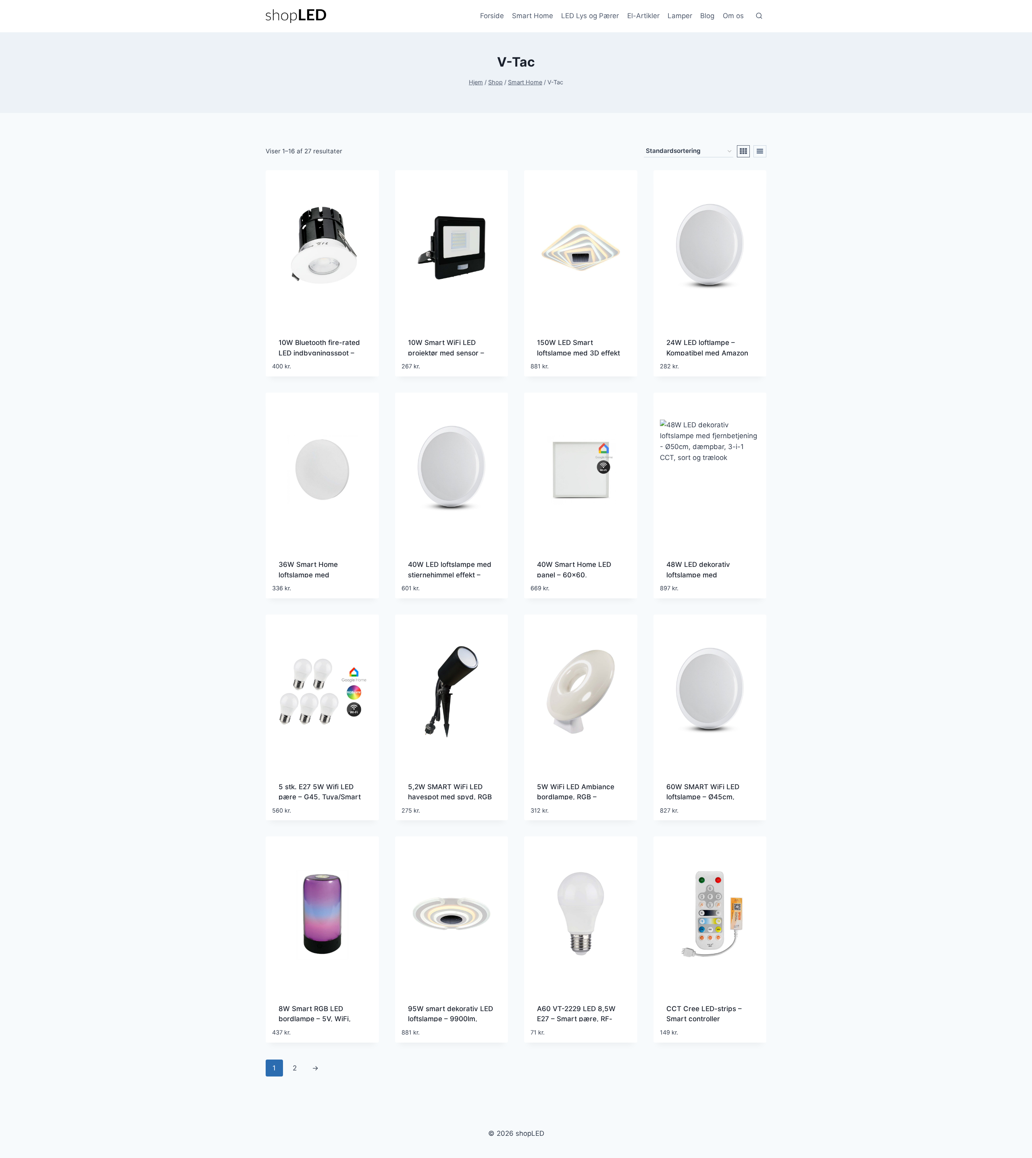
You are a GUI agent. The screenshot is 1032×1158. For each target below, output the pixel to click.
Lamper (680, 16)
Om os (733, 16)
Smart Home (532, 16)
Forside (492, 16)
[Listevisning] (759, 151)
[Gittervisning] (743, 151)
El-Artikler (643, 16)
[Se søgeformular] (759, 16)
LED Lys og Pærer (590, 16)
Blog (707, 16)
